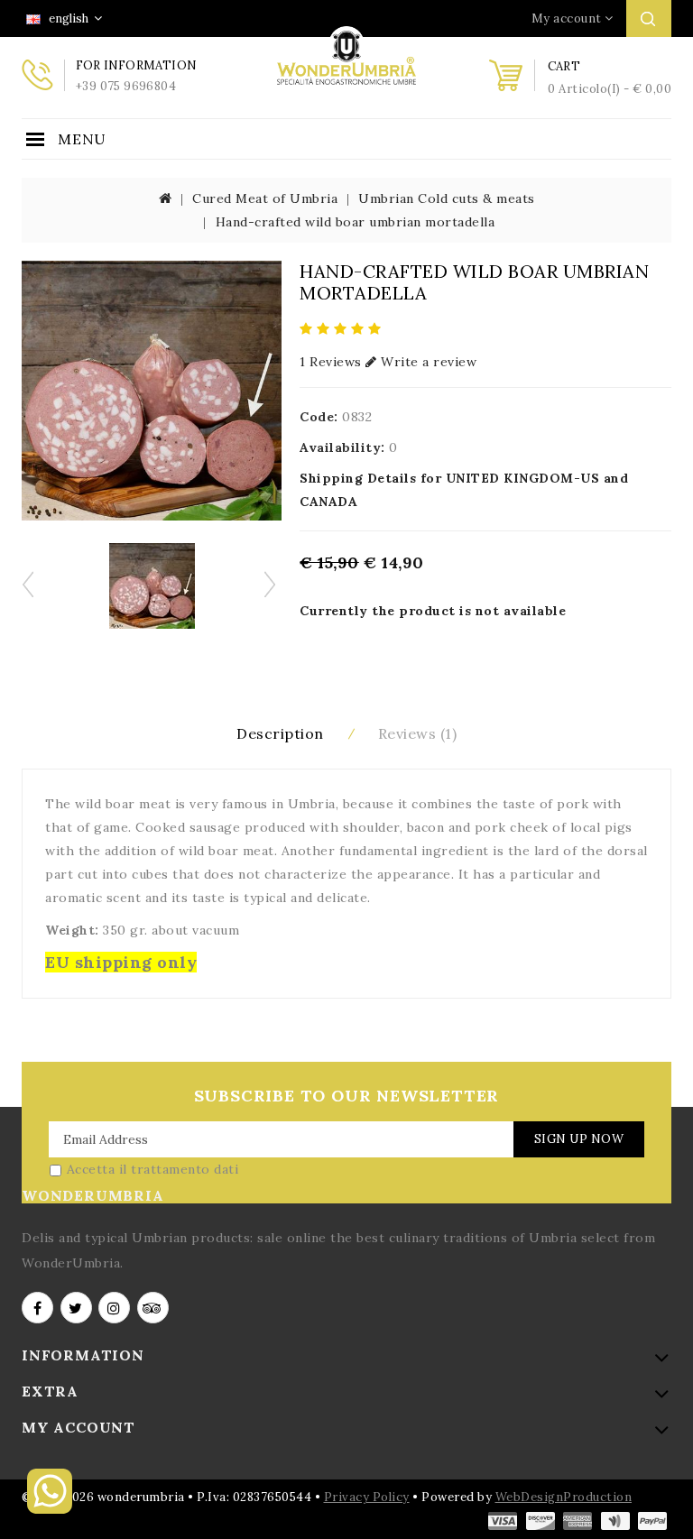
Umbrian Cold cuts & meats (446, 198)
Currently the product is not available (433, 611)
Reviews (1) (417, 733)
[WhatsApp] (49, 1509)
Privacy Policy (367, 1497)
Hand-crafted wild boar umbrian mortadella (355, 222)
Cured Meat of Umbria (264, 198)
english (67, 18)
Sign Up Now (579, 1139)
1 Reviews (331, 362)
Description (280, 733)
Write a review (426, 362)
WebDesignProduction (564, 1497)
